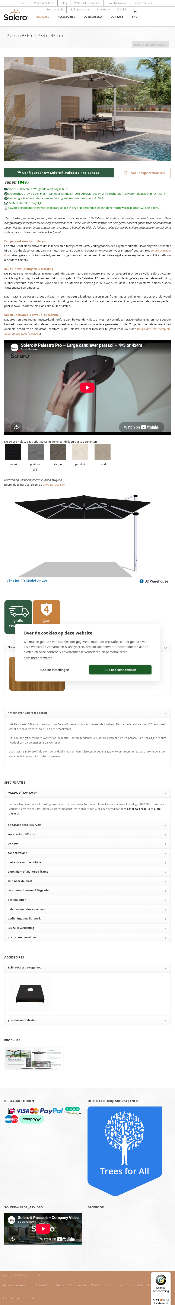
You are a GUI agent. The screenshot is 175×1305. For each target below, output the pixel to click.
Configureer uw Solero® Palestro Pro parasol (61, 173)
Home (23, 3)
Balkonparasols (79, 9)
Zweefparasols (117, 3)
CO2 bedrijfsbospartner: (24, 208)
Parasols (42, 17)
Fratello (144, 809)
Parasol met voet (143, 3)
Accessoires (66, 17)
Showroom (103, 9)
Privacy (60, 1285)
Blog (64, 3)
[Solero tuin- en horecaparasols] (16, 16)
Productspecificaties (146, 173)
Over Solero (93, 17)
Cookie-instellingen (54, 670)
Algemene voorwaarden (16, 1285)
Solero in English (12, 1298)
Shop (135, 17)
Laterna (132, 809)
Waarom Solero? (44, 3)
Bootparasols (55, 9)
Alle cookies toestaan (120, 670)
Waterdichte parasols (87, 3)
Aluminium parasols (131, 1285)
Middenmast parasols (103, 1285)
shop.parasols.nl (54, 484)
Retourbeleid (43, 1285)
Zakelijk (121, 9)
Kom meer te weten (37, 657)
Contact (117, 17)
